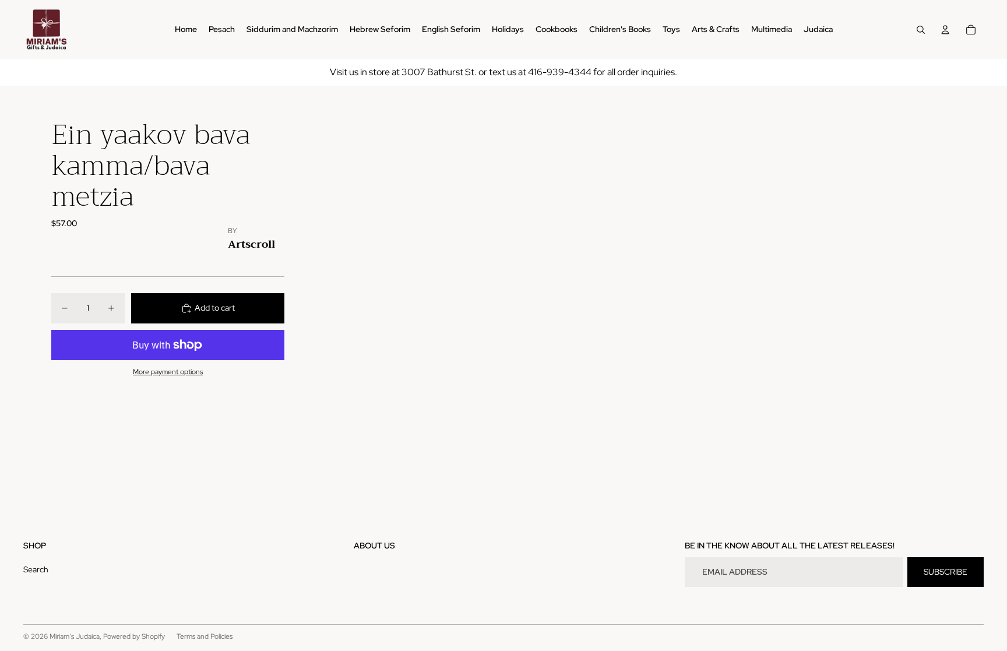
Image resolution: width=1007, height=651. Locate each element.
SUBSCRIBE (945, 571)
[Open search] (921, 30)
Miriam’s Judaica (75, 636)
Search (35, 569)
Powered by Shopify (134, 636)
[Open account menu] (945, 30)
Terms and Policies (205, 636)
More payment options (168, 371)
